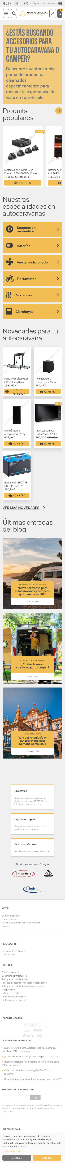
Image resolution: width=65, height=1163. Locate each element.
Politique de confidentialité (15, 979)
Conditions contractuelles (14, 975)
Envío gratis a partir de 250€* (43, 3)
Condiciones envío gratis (14, 996)
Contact (6, 926)
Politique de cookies (11, 993)
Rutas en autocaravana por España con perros (27, 1079)
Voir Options (19, 391)
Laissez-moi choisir (12, 1151)
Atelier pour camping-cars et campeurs (21, 922)
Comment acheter (11, 915)
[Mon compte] (52, 13)
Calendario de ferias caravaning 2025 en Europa (27, 1070)
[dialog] (32, 1148)
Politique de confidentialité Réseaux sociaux (23, 986)
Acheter (25, 183)
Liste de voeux (9, 954)
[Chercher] (14, 13)
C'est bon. (47, 1157)
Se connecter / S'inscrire (14, 951)
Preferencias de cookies (13, 1000)
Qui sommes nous (10, 919)
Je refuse (17, 1157)
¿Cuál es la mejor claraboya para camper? (25, 1056)
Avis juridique (8, 989)
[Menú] (6, 13)
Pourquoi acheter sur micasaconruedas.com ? (24, 982)
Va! (35, 1097)
